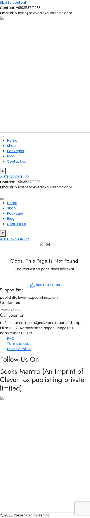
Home (12, 140)
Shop (11, 145)
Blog (10, 156)
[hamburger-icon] (1, 136)
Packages (15, 150)
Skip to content (13, 2)
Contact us (16, 161)
